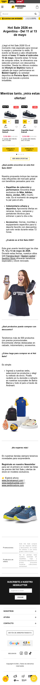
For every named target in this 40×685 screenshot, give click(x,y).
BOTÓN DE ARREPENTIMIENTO (20, 633)
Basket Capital (28, 256)
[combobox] (20, 14)
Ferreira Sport (13, 256)
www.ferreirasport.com (12, 480)
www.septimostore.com (13, 485)
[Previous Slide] (0, 18)
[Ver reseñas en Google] (20, 643)
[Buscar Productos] (36, 14)
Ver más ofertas (20, 159)
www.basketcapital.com (13, 483)
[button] (5, 122)
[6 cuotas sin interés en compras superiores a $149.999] (20, 18)
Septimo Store (9, 258)
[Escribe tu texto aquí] (15, 676)
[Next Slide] (39, 18)
